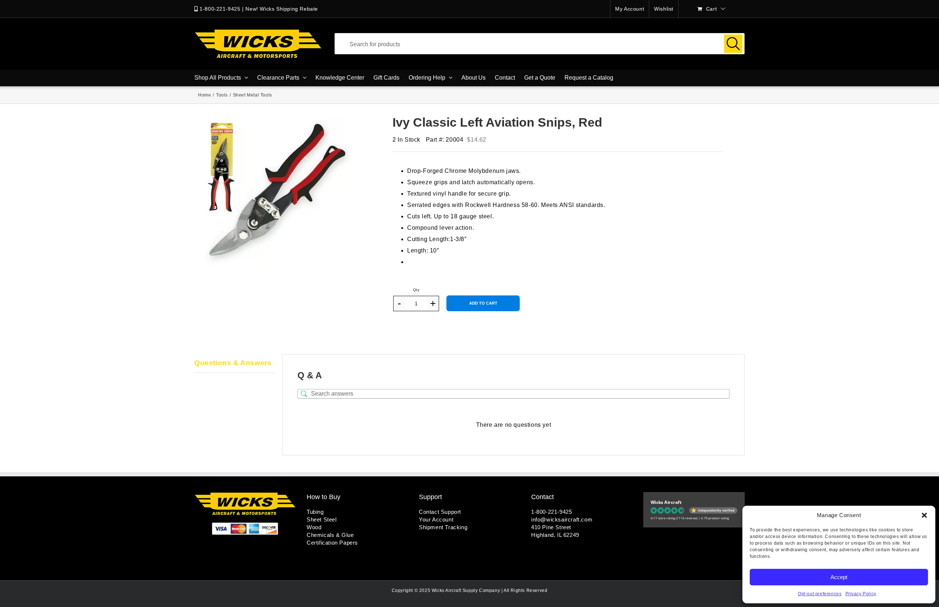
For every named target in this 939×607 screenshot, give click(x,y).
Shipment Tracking (443, 527)
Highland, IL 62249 (555, 535)
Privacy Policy (860, 593)
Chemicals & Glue (330, 535)
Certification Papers (332, 542)
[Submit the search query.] (733, 43)
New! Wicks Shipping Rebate (281, 9)
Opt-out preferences (819, 593)
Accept (838, 577)
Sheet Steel (322, 519)
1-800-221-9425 (220, 9)
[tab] (234, 363)
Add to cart (483, 303)
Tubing (315, 512)
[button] (924, 515)
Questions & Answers (232, 363)
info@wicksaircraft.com (561, 519)
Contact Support (440, 512)
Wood (314, 527)
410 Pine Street (551, 527)
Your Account (436, 519)
